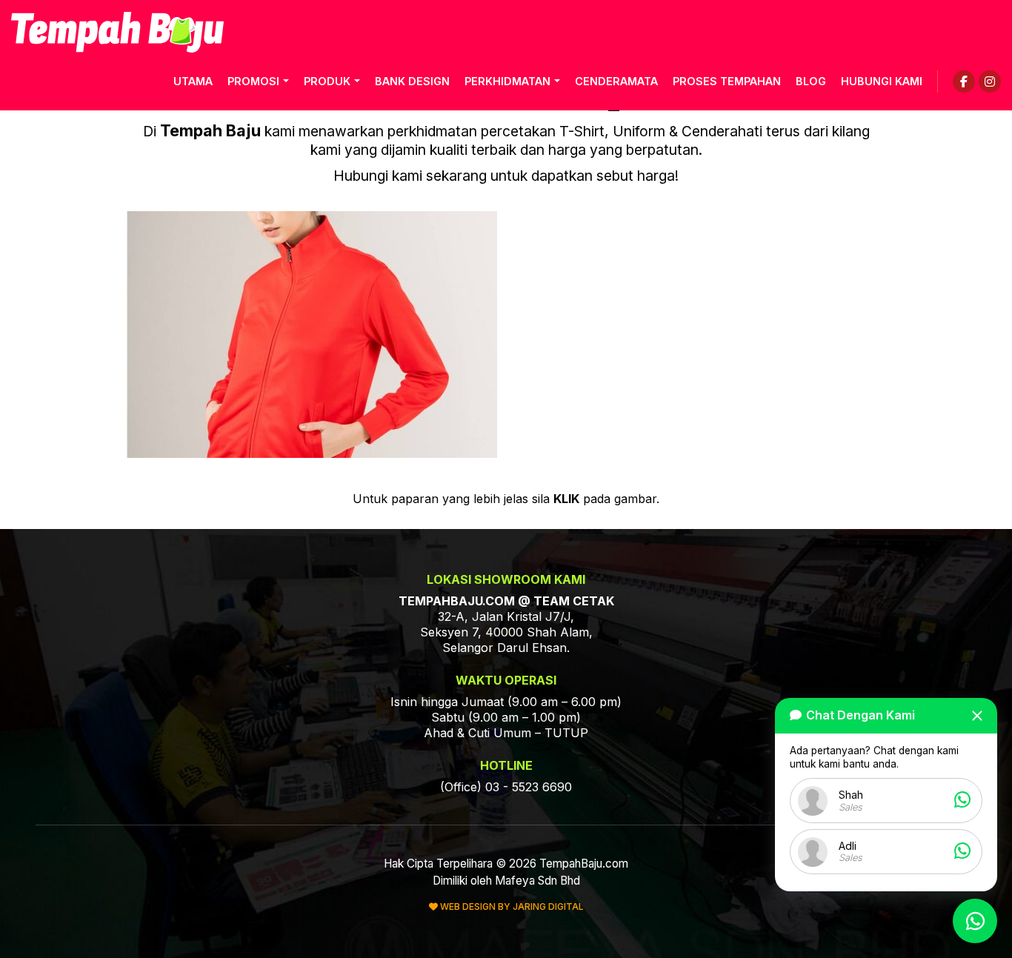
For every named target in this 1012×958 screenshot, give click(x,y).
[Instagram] (990, 81)
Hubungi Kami (881, 81)
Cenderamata (616, 81)
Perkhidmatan (507, 81)
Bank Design (412, 81)
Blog (811, 81)
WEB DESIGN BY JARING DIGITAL (511, 906)
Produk (327, 81)
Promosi (253, 81)
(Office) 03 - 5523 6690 (506, 786)
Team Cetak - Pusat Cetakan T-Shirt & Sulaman (117, 32)
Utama (193, 81)
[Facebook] (964, 81)
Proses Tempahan (727, 81)
